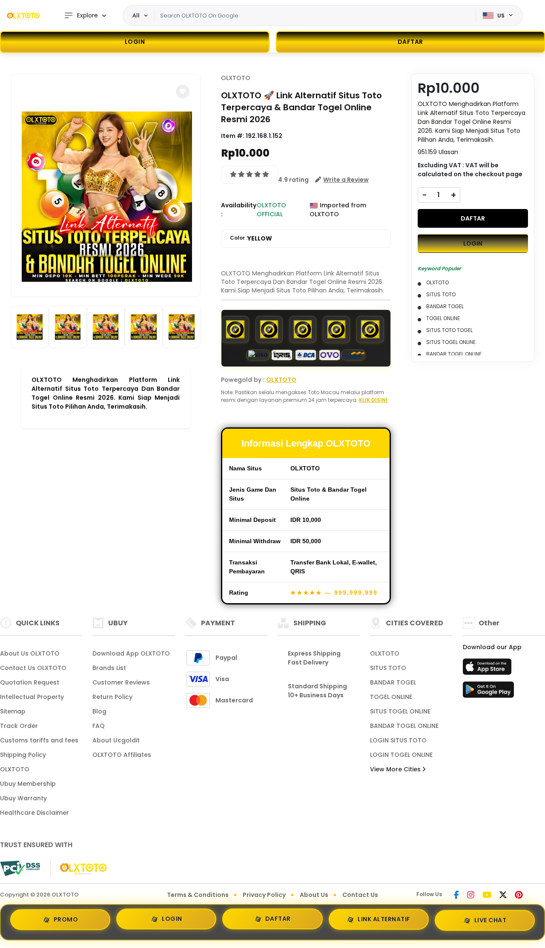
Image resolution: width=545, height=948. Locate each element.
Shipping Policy (23, 754)
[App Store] (488, 669)
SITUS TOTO (388, 668)
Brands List (109, 668)
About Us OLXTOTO (30, 653)
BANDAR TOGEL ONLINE (404, 726)
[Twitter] (503, 895)
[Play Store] (488, 692)
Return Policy (112, 697)
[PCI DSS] (20, 868)
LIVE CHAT (490, 918)
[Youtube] (487, 895)
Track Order (19, 726)
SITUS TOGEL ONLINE (400, 711)
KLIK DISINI (373, 400)
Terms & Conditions (198, 895)
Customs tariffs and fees (39, 740)
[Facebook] (456, 895)
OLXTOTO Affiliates (121, 754)
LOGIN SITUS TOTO (398, 740)
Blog (99, 711)
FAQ (98, 726)
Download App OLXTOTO (131, 653)
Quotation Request (29, 682)
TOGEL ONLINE (391, 697)
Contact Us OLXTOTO (33, 668)
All (136, 15)
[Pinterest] (518, 895)
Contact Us (360, 895)
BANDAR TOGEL (393, 682)
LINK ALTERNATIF (384, 919)
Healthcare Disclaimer (34, 812)
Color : (251, 238)
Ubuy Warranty (23, 798)
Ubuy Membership (28, 783)
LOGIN (135, 41)
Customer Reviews (121, 682)
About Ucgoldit (116, 740)
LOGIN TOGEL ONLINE (401, 754)
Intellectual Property (32, 697)
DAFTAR (473, 218)
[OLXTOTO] (23, 15)
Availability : (238, 209)
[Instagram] (471, 895)
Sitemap (13, 711)
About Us (314, 895)
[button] (182, 91)
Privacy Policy (264, 895)
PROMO (66, 922)
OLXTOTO (235, 78)
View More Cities (396, 769)
